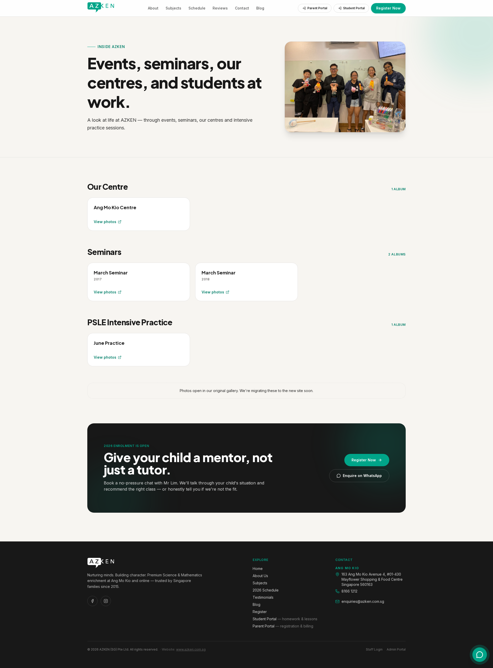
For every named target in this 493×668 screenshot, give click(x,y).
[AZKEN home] (100, 8)
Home (258, 568)
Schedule (196, 8)
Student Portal (354, 8)
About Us (260, 576)
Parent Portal (317, 8)
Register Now (388, 8)
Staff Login (374, 649)
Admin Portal (396, 649)
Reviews (220, 8)
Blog (260, 8)
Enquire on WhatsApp (362, 475)
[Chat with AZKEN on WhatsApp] (479, 654)
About (153, 8)
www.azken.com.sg (191, 649)
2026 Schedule (266, 590)
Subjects (173, 8)
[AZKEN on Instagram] (106, 601)
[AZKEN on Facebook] (92, 601)
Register (260, 611)
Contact (242, 8)
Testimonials (263, 597)
